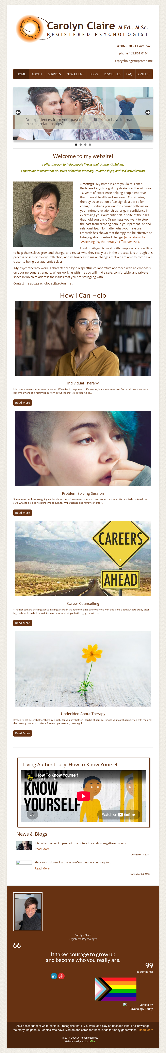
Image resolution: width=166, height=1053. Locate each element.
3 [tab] (85, 144)
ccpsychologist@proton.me (134, 61)
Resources (112, 74)
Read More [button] (22, 402)
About (37, 74)
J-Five (92, 1041)
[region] (83, 113)
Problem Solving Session (83, 493)
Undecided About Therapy (83, 713)
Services (54, 74)
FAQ (129, 74)
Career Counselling (83, 603)
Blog (94, 74)
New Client (75, 74)
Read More (42, 849)
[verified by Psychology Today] (138, 1010)
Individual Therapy (83, 383)
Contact (143, 74)
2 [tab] (81, 144)
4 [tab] (90, 144)
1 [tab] (76, 144)
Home (21, 74)
